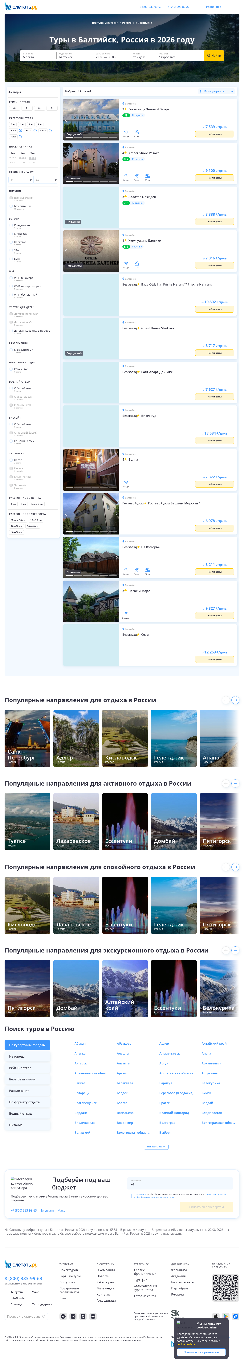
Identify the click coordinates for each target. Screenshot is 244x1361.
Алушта (123, 1053)
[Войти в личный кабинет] (236, 7)
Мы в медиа (105, 1288)
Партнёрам (179, 1288)
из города (17, 1056)
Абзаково (124, 1043)
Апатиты (123, 1063)
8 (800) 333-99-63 (150, 7)
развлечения (19, 1091)
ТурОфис (140, 1280)
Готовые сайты (145, 1296)
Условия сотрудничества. (64, 1340)
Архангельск (211, 1063)
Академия (178, 1276)
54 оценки (137, 115)
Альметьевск (169, 1053)
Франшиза (179, 1270)
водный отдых (20, 1113)
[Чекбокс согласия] (129, 1196)
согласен (141, 1194)
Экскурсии (67, 1282)
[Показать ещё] (235, 700)
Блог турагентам (183, 1282)
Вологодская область (133, 1132)
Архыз (122, 1073)
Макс (61, 1210)
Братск (164, 1103)
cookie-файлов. (186, 1344)
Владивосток (212, 1113)
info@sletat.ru (20, 1298)
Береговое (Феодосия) (176, 1093)
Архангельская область (92, 1073)
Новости (103, 1276)
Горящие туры (70, 1276)
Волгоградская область (219, 1123)
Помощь (16, 1304)
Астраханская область (176, 1073)
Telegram (47, 1210)
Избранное (213, 7)
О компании (106, 1270)
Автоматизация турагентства (145, 1288)
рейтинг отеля (20, 1068)
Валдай (207, 1103)
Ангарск (81, 1063)
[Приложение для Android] (226, 1316)
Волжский (82, 1132)
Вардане (81, 1113)
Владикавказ (85, 1123)
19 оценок (137, 202)
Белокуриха (211, 1083)
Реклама (177, 1294)
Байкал (80, 1083)
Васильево (125, 1113)
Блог (62, 1298)
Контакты (104, 1294)
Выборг (165, 1132)
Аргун (163, 1063)
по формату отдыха (24, 1102)
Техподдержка (42, 1304)
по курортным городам (27, 1045)
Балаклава (125, 1083)
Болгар (122, 1103)
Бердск (122, 1093)
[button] (38, 55)
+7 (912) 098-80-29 (177, 7)
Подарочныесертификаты (69, 1290)
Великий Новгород (174, 1113)
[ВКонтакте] (73, 1316)
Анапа (206, 1053)
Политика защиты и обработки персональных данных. (110, 1340)
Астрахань (210, 1073)
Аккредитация (107, 1300)
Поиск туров (68, 1270)
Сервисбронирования (145, 1272)
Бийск (206, 1093)
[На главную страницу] (23, 7)
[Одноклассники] (83, 1316)
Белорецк (82, 1093)
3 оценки (137, 246)
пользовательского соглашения (124, 1337)
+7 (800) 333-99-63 (24, 1210)
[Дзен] (93, 1316)
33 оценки (137, 159)
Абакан (80, 1043)
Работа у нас (106, 1282)
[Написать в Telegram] (195, 7)
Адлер (164, 1043)
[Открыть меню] (228, 7)
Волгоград (167, 1123)
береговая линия (22, 1079)
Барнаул (165, 1083)
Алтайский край (214, 1043)
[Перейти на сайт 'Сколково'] (177, 1316)
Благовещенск (86, 1103)
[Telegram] (63, 1316)
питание (15, 1125)
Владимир (125, 1123)
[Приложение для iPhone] (216, 1316)
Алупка (80, 1053)
